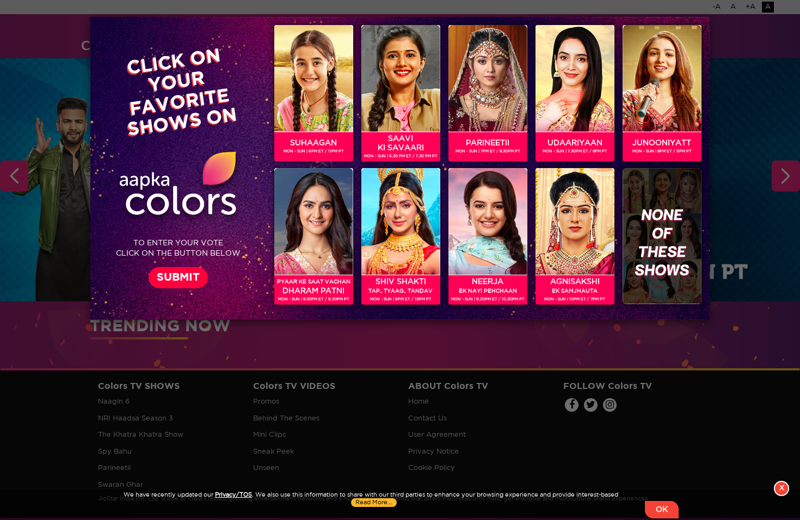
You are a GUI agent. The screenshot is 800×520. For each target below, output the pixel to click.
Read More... (373, 502)
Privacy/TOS (233, 495)
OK (662, 509)
